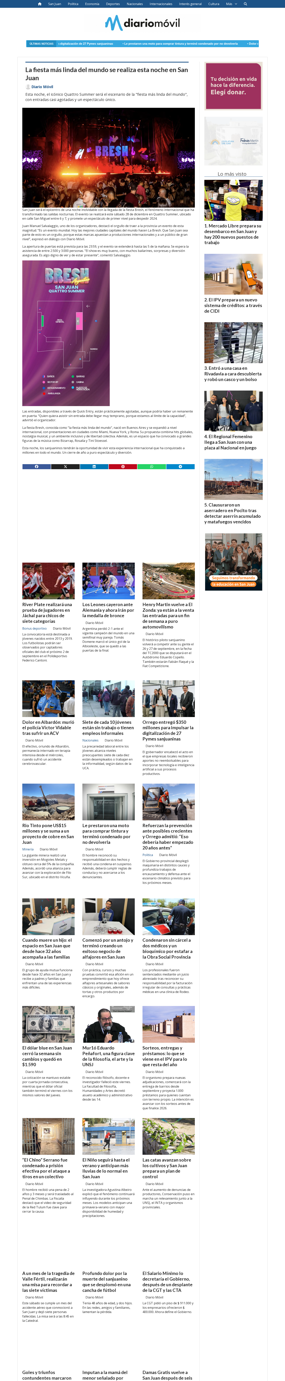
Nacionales (135, 4)
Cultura (213, 4)
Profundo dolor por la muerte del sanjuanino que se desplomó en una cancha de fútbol (106, 1281)
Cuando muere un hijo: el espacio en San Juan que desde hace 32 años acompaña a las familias (47, 948)
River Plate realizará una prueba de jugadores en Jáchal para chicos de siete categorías (47, 613)
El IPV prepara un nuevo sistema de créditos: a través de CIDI (233, 305)
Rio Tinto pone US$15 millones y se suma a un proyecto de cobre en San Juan (48, 834)
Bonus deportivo (34, 628)
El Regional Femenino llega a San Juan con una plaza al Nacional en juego (230, 442)
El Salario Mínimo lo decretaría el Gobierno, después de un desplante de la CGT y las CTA (167, 1281)
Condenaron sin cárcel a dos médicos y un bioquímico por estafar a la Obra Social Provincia (167, 948)
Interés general (190, 4)
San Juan (54, 4)
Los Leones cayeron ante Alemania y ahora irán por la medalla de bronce (108, 610)
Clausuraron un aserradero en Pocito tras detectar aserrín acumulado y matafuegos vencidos (232, 513)
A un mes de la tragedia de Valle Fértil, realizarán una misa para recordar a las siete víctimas (48, 1281)
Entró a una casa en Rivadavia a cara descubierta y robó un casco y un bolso (233, 373)
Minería (28, 849)
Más (229, 4)
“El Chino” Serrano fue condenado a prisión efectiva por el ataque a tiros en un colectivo (46, 1168)
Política (73, 4)
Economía (92, 4)
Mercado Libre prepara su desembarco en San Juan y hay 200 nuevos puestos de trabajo (232, 234)
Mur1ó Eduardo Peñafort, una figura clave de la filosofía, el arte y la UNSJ (108, 1056)
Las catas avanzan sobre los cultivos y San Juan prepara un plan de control (166, 1168)
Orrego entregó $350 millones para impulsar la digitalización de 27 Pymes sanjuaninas (167, 730)
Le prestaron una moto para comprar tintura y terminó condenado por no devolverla (103, 43)
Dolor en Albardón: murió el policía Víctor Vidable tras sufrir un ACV (217, 43)
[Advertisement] (108, 503)
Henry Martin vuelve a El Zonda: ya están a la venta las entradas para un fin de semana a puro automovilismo (168, 615)
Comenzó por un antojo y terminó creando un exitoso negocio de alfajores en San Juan (107, 948)
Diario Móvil (42, 87)
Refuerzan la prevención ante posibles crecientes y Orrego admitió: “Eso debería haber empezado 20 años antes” (167, 836)
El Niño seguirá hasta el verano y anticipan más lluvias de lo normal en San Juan (106, 1168)
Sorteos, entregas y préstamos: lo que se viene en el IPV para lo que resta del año (164, 1056)
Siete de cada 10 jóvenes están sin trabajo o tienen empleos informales (108, 727)
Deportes (113, 4)
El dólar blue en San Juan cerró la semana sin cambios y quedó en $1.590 (47, 1056)
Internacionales (161, 4)
